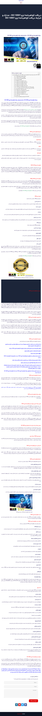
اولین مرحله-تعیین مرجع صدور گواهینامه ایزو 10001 (25, 86)
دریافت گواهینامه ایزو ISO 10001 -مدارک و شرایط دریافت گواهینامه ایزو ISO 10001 (26, 74)
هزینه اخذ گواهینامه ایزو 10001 (21, 84)
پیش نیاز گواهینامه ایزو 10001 (21, 80)
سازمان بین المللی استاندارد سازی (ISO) (30, 109)
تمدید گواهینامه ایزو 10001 (21, 92)
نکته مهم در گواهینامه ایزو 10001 (21, 82)
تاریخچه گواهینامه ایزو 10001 (21, 76)
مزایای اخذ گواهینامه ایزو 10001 (21, 83)
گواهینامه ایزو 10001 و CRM (21, 78)
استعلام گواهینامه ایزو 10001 (21, 91)
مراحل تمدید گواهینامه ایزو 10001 (22, 94)
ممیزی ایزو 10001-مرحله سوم (21, 89)
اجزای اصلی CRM (19, 79)
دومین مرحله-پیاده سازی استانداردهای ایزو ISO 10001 (25, 88)
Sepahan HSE (21, 0)
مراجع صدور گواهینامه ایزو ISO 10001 (23, 96)
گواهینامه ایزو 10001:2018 (20, 77)
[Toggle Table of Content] (38, 73)
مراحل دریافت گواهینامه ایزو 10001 (22, 85)
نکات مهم (18, 95)
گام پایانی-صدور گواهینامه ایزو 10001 (23, 90)
